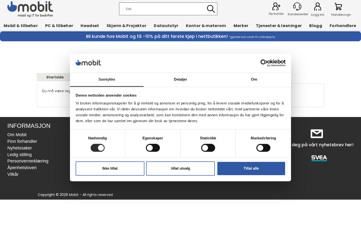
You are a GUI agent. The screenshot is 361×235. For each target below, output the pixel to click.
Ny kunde (276, 13)
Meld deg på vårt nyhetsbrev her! (317, 145)
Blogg (315, 25)
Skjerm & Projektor (127, 25)
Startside (55, 77)
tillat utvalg (180, 168)
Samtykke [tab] (106, 79)
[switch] (153, 148)
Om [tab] (254, 79)
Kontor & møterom (206, 25)
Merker (241, 25)
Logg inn (317, 7)
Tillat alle (251, 168)
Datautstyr (166, 25)
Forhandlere (343, 25)
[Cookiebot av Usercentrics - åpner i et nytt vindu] (264, 63)
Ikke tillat (110, 168)
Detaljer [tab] (180, 79)
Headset (90, 25)
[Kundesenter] (297, 6)
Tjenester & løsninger (279, 25)
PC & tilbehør (59, 25)
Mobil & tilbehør (21, 25)
